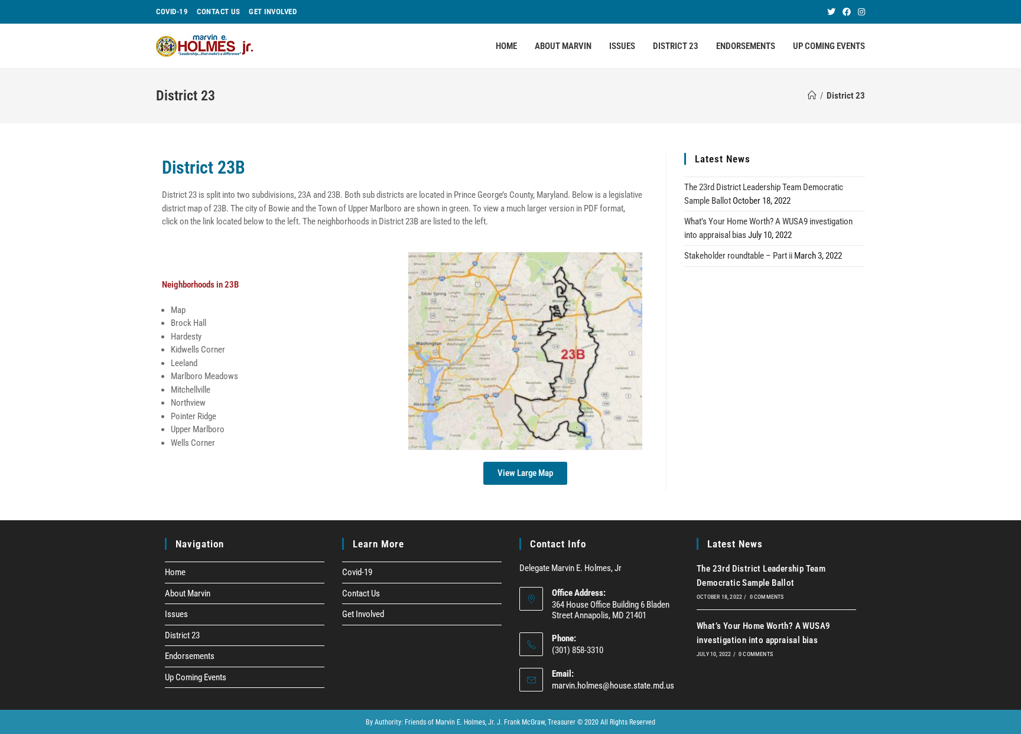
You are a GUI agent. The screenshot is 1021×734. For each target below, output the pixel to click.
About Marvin (187, 593)
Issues (176, 614)
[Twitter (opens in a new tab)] (831, 12)
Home (175, 572)
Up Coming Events (195, 677)
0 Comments (767, 596)
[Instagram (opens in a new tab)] (859, 12)
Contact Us (218, 11)
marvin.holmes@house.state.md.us (613, 685)
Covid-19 (172, 11)
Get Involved (273, 11)
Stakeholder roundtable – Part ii (738, 255)
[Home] (812, 95)
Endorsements (189, 656)
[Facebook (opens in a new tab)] (846, 12)
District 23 (182, 635)
